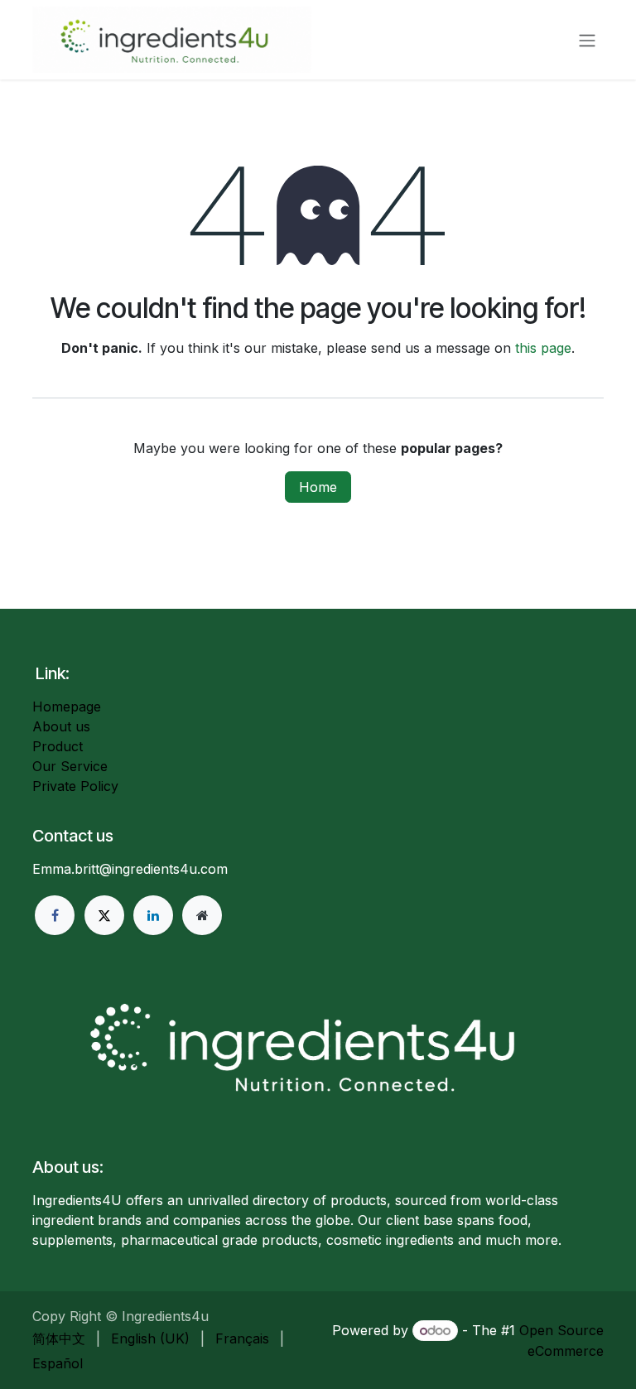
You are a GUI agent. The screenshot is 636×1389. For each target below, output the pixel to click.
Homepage (66, 706)
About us (61, 726)
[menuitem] (58, 1338)
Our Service (70, 766)
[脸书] (55, 915)
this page (543, 348)
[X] (104, 915)
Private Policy (75, 786)
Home (318, 487)
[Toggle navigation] (587, 39)
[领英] (153, 915)
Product (57, 746)
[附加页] (202, 915)
